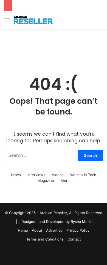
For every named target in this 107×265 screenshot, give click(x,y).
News (16, 175)
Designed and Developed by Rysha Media (56, 221)
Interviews (36, 175)
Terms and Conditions (45, 239)
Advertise (54, 230)
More (65, 180)
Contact (74, 239)
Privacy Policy (77, 230)
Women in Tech (83, 175)
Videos (58, 175)
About (37, 230)
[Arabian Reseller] (36, 20)
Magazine (46, 180)
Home (23, 230)
